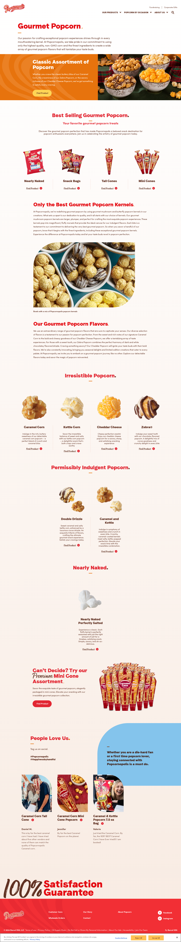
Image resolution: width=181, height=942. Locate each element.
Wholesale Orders (57, 918)
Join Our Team (142, 930)
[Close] (177, 937)
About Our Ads (115, 930)
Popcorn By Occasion (136, 12)
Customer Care (55, 912)
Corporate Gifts (170, 7)
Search (173, 13)
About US (160, 12)
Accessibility (128, 930)
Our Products (110, 12)
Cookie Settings (121, 938)
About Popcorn (125, 912)
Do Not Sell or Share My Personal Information (87, 930)
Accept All (156, 938)
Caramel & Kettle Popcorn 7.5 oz (105, 819)
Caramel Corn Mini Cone (70, 817)
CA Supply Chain (59, 930)
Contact (86, 918)
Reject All (138, 938)
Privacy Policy (44, 930)
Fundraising (154, 7)
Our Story (87, 912)
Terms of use (30, 930)
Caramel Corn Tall (34, 817)
